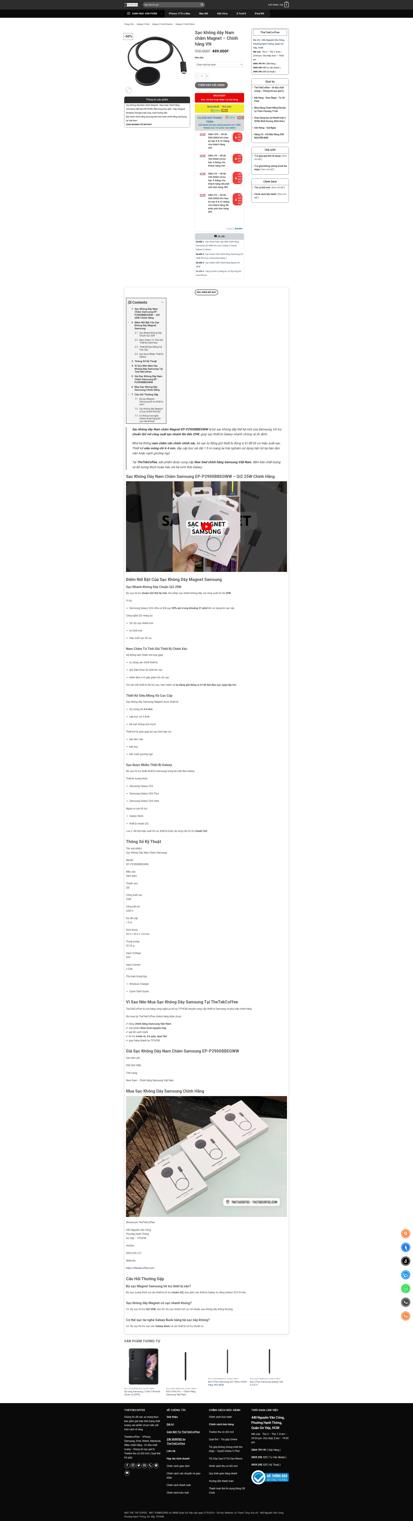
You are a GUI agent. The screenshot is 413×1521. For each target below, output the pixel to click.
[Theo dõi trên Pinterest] (156, 1465)
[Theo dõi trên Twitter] (138, 1465)
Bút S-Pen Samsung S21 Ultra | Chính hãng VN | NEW (227, 1383)
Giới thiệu (172, 1416)
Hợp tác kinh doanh (178, 1458)
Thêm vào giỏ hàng (211, 85)
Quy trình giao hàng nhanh (223, 1473)
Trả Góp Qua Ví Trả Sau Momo (225, 1458)
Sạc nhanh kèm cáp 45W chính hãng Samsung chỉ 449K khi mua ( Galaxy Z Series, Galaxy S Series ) (217, 245)
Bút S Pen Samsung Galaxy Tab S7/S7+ (266, 1383)
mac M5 (203, 13)
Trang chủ (129, 24)
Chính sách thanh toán (179, 1485)
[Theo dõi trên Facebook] (127, 1465)
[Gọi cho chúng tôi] (150, 1465)
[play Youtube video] (206, 526)
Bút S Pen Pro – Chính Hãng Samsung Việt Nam (181, 1393)
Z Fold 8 (241, 13)
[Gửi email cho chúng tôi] (144, 1465)
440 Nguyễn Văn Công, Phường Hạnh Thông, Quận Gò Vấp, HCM (268, 1423)
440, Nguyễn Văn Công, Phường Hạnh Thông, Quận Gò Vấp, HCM (269, 44)
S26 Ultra (222, 13)
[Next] (288, 1375)
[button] (278, 4)
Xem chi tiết (267, 169)
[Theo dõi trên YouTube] (127, 1473)
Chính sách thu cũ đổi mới (223, 1466)
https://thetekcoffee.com (140, 1268)
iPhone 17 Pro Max (179, 13)
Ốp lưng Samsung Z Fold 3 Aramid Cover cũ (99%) (142, 1393)
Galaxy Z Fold (143, 24)
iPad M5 (259, 13)
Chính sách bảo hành (220, 1416)
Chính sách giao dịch (178, 1466)
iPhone (203, 275)
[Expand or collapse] (162, 302)
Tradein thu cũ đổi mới (221, 1431)
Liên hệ (171, 1451)
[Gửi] (202, 5)
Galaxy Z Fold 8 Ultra (185, 24)
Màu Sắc (199, 58)
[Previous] (124, 1375)
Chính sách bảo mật (178, 1492)
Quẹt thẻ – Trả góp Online (223, 1439)
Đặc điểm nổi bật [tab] (206, 292)
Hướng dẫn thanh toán (221, 1481)
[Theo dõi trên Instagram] (133, 1465)
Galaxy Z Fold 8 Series (162, 24)
